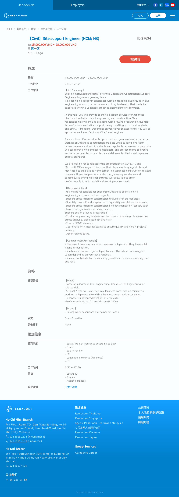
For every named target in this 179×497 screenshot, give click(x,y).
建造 (33, 28)
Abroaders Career (86, 452)
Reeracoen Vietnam (87, 432)
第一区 (35, 49)
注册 (158, 15)
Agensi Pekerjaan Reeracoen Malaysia (99, 423)
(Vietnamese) (27, 436)
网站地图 (144, 422)
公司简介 (144, 407)
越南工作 (21, 28)
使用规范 (144, 417)
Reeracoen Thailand (88, 413)
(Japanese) (26, 441)
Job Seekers (26, 5)
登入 (140, 15)
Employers (77, 5)
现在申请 (135, 59)
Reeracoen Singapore (88, 418)
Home (9, 28)
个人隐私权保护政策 (151, 412)
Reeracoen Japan (86, 437)
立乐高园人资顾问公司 (87, 427)
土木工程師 (46, 28)
